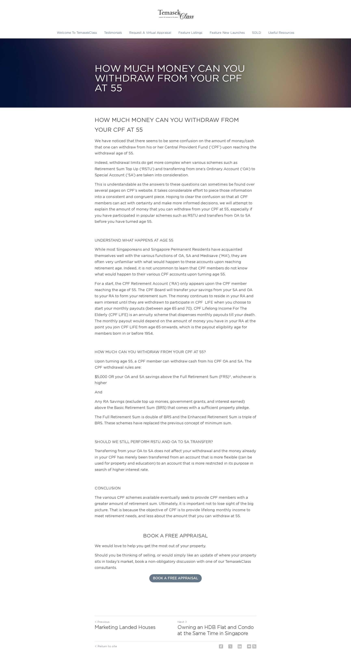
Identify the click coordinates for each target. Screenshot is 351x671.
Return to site (107, 646)
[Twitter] (230, 646)
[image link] (175, 14)
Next (181, 622)
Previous (103, 622)
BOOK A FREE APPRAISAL (175, 578)
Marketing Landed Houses (125, 627)
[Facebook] (221, 646)
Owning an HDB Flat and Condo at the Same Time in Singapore (216, 630)
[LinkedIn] (240, 646)
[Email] (249, 646)
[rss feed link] (254, 646)
